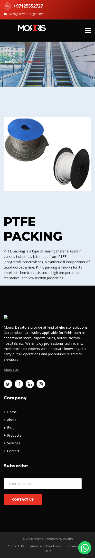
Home (8, 62)
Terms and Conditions (45, 546)
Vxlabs (68, 539)
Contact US (16, 546)
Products (14, 435)
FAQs (47, 551)
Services (13, 443)
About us (11, 370)
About (12, 419)
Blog (10, 427)
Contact (13, 451)
